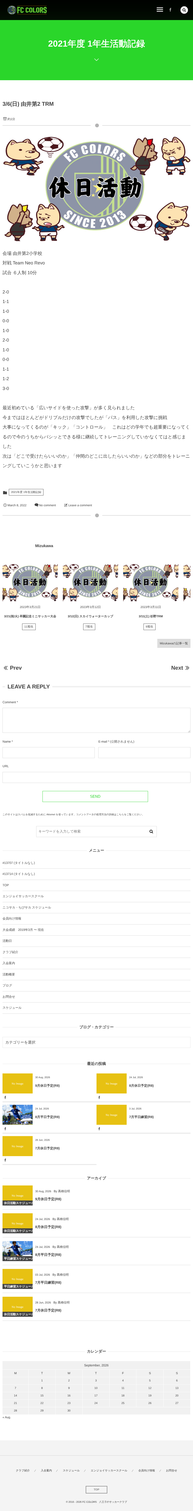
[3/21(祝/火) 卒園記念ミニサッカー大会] (30, 582)
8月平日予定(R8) (47, 1117)
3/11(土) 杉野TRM (151, 616)
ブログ (7, 985)
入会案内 (9, 963)
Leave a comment (80, 505)
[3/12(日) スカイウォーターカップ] (90, 582)
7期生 (89, 626)
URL (6, 766)
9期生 (150, 626)
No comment (47, 505)
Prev (16, 668)
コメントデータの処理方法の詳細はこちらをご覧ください (109, 814)
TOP (6, 885)
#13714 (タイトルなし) (19, 874)
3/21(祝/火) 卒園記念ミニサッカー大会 (30, 616)
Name (7, 741)
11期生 (29, 626)
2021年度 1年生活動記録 (26, 492)
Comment (9, 702)
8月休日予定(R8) (141, 1085)
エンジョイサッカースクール (23, 896)
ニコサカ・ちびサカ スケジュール (27, 907)
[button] (184, 10)
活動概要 (9, 974)
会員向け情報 (12, 918)
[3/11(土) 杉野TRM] (150, 582)
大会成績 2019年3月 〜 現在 (23, 930)
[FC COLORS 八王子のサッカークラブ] (27, 10)
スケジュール (12, 1008)
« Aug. (7, 1417)
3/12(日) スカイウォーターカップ (90, 616)
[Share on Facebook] (170, 10)
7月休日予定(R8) (47, 1148)
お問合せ (9, 996)
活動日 (7, 941)
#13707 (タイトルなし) (19, 863)
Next (177, 668)
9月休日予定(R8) (47, 1085)
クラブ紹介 (10, 952)
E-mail (102, 741)
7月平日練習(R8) (141, 1117)
